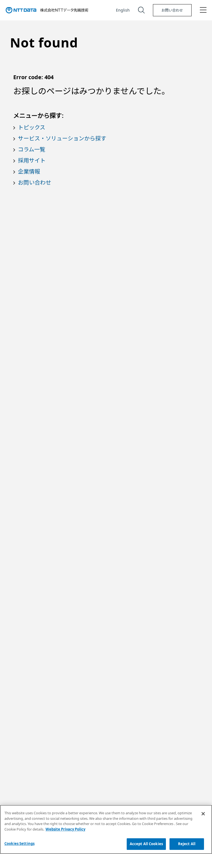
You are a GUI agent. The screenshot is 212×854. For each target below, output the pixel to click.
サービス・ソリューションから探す (62, 138)
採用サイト (32, 160)
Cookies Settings (19, 843)
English (123, 10)
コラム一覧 (31, 149)
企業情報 (29, 171)
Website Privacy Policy (65, 829)
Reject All (186, 843)
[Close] (203, 814)
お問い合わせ (172, 10)
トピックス (31, 127)
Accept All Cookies (146, 843)
